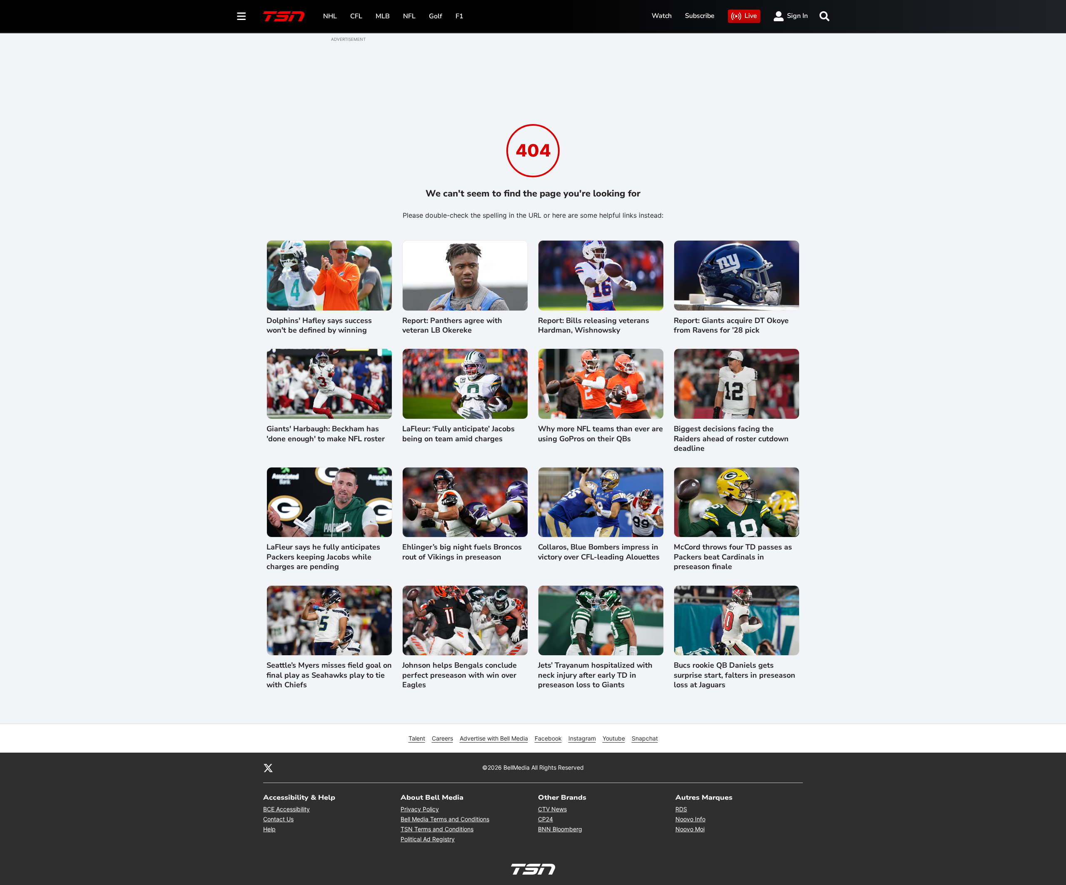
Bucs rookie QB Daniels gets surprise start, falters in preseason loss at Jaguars (734, 675)
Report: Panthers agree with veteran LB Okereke (452, 325)
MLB (383, 16)
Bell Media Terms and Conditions (445, 819)
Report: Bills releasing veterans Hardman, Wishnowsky (593, 325)
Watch (662, 15)
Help (269, 829)
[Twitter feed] (268, 768)
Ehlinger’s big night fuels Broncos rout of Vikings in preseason (462, 552)
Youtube (614, 738)
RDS (681, 809)
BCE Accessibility (286, 809)
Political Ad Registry (428, 839)
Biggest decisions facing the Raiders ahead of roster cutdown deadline (731, 438)
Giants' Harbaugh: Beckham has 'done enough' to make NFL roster (325, 433)
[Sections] (241, 16)
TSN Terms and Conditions (437, 829)
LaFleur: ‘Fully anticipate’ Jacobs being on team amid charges (458, 433)
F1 (459, 16)
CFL (356, 16)
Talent (416, 738)
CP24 (545, 819)
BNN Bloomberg (560, 829)
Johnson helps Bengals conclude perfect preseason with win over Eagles (459, 675)
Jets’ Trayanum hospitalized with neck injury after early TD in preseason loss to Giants (595, 675)
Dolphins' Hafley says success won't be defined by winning (319, 325)
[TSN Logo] (284, 16)
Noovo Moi (690, 829)
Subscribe (700, 15)
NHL (330, 16)
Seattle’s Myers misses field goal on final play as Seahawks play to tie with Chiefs (329, 675)
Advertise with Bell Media (494, 738)
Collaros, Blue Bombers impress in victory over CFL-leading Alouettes (599, 552)
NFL (409, 16)
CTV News (552, 809)
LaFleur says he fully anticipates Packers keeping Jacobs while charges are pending (323, 557)
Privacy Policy (420, 809)
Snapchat (645, 738)
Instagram (582, 738)
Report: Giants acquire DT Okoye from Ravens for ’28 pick (731, 325)
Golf (435, 16)
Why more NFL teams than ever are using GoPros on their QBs (600, 433)
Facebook (548, 738)
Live (751, 15)
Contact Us (278, 819)
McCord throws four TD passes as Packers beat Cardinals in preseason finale (733, 557)
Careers (442, 738)
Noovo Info (690, 819)
